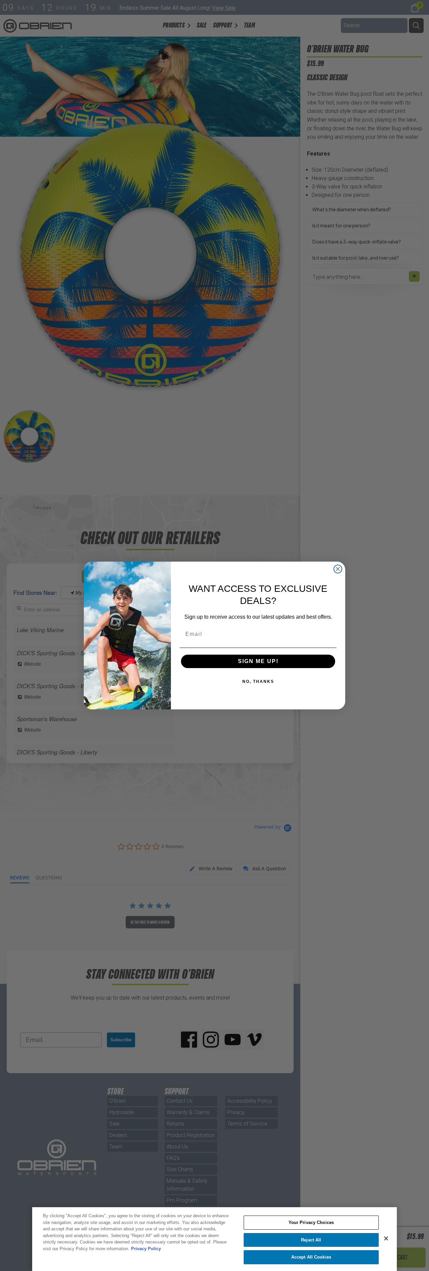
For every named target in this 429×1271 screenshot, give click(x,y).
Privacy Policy (146, 1248)
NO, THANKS (258, 681)
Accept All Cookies (311, 1257)
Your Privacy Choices (311, 1222)
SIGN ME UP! (258, 661)
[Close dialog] (338, 569)
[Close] (386, 1238)
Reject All (311, 1239)
